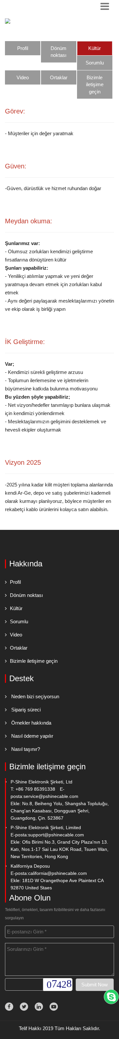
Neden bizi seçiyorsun (35, 696)
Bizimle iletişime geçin (94, 84)
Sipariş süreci (26, 709)
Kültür (94, 48)
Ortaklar (58, 77)
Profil (22, 48)
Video (23, 77)
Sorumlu (95, 62)
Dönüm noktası (58, 51)
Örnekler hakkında (31, 723)
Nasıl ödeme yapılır (32, 736)
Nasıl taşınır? (25, 749)
